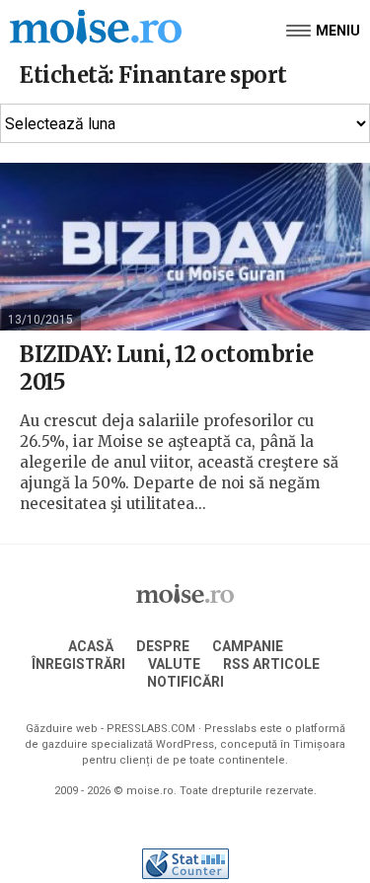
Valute (174, 664)
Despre (162, 646)
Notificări (185, 682)
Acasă (90, 646)
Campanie (247, 646)
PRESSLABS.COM (151, 728)
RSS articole (271, 664)
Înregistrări (78, 664)
